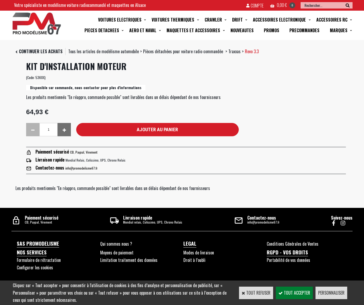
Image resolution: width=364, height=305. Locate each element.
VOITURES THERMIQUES (173, 20)
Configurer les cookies (35, 267)
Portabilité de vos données (288, 260)
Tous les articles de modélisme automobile (103, 51)
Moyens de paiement (117, 252)
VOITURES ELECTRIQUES (119, 20)
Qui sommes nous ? (116, 244)
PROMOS (271, 30)
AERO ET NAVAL (142, 30)
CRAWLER (213, 20)
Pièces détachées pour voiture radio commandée (183, 51)
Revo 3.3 (252, 51)
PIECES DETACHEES (101, 30)
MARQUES (338, 30)
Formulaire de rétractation (39, 260)
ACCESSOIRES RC (331, 20)
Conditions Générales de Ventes (292, 244)
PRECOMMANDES (304, 30)
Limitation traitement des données (128, 260)
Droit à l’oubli (194, 260)
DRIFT (237, 20)
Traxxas (234, 51)
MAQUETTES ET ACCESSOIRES (193, 30)
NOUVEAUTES (242, 30)
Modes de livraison (198, 252)
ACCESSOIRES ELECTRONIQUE (279, 20)
